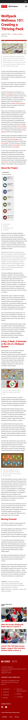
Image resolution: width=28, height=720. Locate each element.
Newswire (8, 587)
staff (25, 589)
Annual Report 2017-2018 (16, 583)
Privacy (10, 716)
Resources (17, 716)
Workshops (6, 695)
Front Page (14, 585)
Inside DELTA (20, 585)
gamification (15, 589)
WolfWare (8, 591)
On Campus (14, 587)
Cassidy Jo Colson (17, 34)
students (3, 591)
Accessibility (20, 697)
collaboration (7, 589)
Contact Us (6, 692)
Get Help (5, 697)
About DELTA (6, 689)
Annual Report (5, 583)
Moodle (3, 587)
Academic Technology (13, 581)
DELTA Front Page (6, 585)
